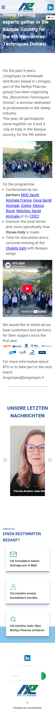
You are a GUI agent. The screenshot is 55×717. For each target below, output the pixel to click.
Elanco (38, 205)
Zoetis (26, 205)
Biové (10, 211)
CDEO (34, 216)
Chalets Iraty (16, 248)
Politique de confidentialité (27, 708)
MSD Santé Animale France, (22, 197)
